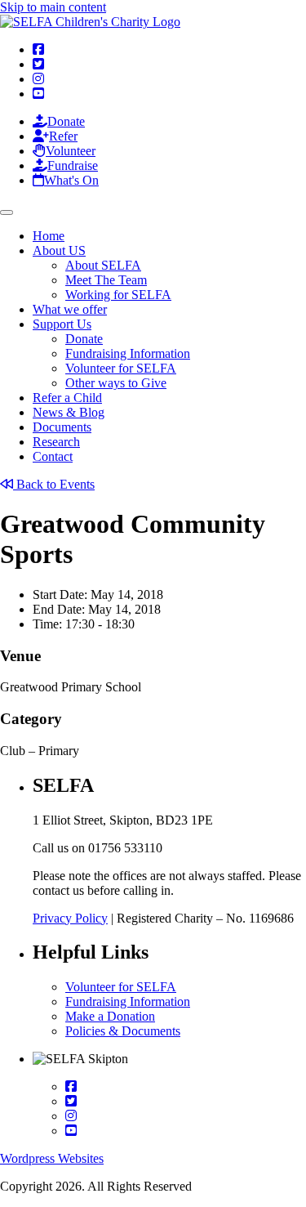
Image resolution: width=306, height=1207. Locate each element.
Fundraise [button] (72, 165)
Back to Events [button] (54, 484)
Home (48, 236)
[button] (38, 49)
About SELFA (103, 265)
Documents (62, 427)
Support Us (62, 324)
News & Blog (68, 412)
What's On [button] (71, 180)
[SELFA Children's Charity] (90, 22)
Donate (84, 339)
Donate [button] (66, 121)
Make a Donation (110, 1016)
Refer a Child (67, 398)
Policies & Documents (122, 1031)
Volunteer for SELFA (120, 368)
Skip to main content (53, 7)
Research (56, 442)
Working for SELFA (118, 295)
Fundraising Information (127, 353)
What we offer (70, 309)
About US (59, 250)
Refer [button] (63, 136)
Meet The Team (106, 280)
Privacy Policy (70, 918)
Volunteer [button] (70, 151)
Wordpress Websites (52, 1158)
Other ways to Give (115, 383)
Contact (53, 456)
